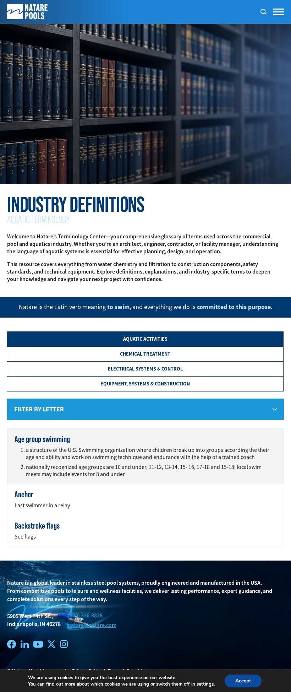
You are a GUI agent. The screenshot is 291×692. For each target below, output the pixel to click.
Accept (243, 680)
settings (205, 684)
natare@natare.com (92, 625)
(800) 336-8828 (85, 615)
